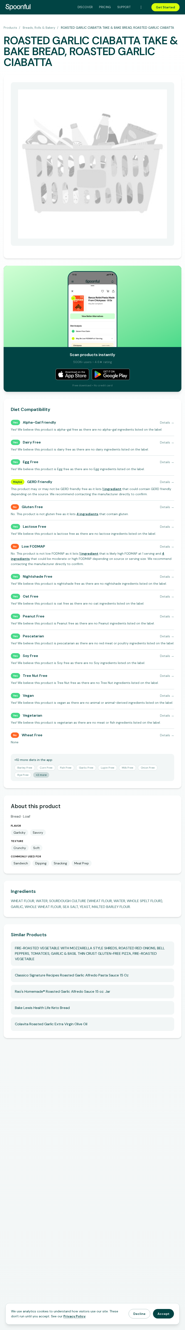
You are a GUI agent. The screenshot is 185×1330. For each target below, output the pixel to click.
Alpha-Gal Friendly (39, 422)
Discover (85, 7)
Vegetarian (32, 715)
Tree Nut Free (35, 675)
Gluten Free (32, 506)
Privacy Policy (74, 1316)
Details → (167, 422)
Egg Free (30, 462)
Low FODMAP (33, 546)
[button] (111, 489)
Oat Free (30, 596)
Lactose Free (34, 526)
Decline (139, 1314)
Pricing (105, 7)
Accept (163, 1314)
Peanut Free (33, 616)
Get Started (165, 7)
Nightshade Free (37, 576)
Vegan (28, 695)
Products (10, 28)
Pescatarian (33, 636)
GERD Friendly (39, 481)
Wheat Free (32, 735)
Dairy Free (32, 442)
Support (124, 7)
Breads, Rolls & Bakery (39, 28)
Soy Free (30, 655)
